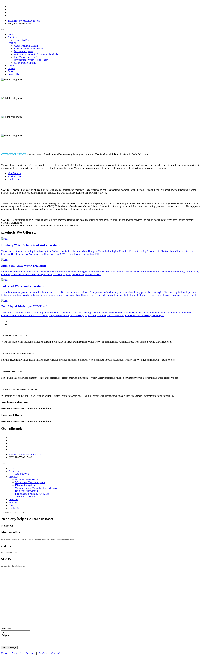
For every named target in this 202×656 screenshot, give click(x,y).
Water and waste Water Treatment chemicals (36, 54)
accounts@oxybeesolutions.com (24, 20)
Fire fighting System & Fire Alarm (31, 60)
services (11, 68)
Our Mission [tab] (14, 179)
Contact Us (13, 74)
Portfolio (12, 65)
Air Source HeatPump (25, 62)
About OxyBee (21, 40)
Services (30, 653)
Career (11, 71)
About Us (12, 37)
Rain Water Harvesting (25, 57)
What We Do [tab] (14, 176)
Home (11, 34)
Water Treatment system (26, 45)
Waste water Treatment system (29, 48)
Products (12, 42)
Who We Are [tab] (14, 173)
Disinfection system (23, 51)
